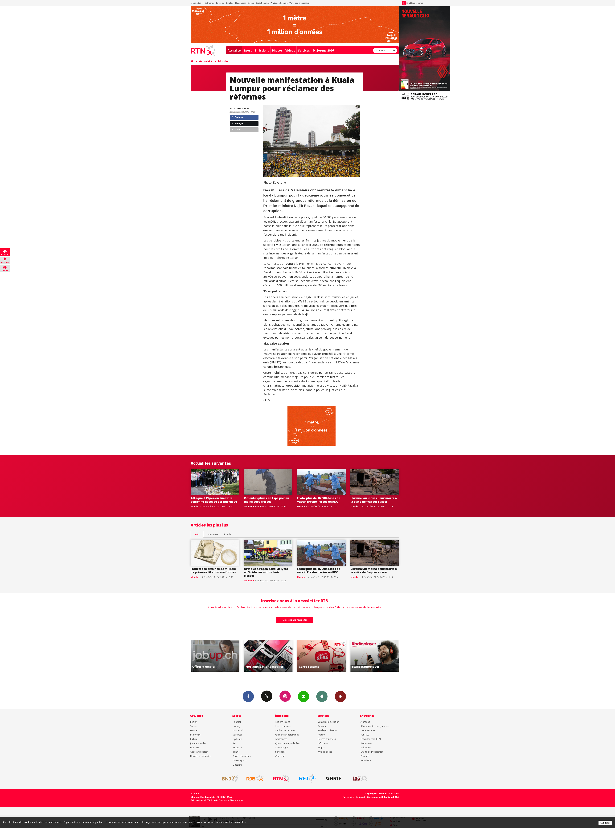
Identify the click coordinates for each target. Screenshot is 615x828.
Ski (234, 743)
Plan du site (236, 800)
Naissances (240, 3)
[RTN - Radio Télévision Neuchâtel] (281, 778)
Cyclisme (237, 739)
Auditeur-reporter (415, 3)
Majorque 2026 (323, 50)
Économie (195, 734)
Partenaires (366, 743)
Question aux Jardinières (287, 743)
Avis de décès (325, 752)
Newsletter (366, 760)
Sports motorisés (242, 756)
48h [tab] (197, 534)
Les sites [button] (196, 3)
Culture (193, 739)
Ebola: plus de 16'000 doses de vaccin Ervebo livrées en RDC (318, 499)
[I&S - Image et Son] (360, 778)
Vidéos (290, 50)
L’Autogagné (281, 747)
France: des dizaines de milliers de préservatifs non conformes (213, 570)
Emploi (321, 747)
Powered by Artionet (354, 797)
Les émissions (282, 722)
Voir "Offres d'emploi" (329, 656)
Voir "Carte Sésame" (223, 656)
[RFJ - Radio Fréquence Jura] (307, 778)
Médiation (366, 747)
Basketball (238, 730)
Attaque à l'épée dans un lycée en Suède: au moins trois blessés (266, 572)
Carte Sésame (262, 3)
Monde (223, 61)
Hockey (236, 726)
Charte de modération (372, 752)
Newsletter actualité (200, 756)
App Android (340, 696)
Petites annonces (327, 739)
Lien (237, 129)
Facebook (248, 696)
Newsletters (303, 696)
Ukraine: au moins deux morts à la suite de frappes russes (373, 499)
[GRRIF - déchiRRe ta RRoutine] (334, 778)
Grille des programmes (287, 734)
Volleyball (237, 734)
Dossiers (194, 747)
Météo (321, 734)
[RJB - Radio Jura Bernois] (255, 778)
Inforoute (220, 3)
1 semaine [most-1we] (212, 534)
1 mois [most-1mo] (227, 534)
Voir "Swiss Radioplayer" (276, 656)
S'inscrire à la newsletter (295, 620)
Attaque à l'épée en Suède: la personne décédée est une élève (214, 499)
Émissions (262, 50)
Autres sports (240, 760)
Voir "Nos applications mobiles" (382, 656)
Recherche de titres (285, 730)
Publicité (365, 734)
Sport (248, 50)
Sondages (280, 752)
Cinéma (322, 726)
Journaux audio (198, 743)
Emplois (230, 3)
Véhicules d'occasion (299, 3)
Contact (365, 756)
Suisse (193, 726)
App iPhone (322, 696)
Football (237, 722)
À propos (365, 722)
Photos (277, 50)
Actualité (234, 50)
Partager (238, 117)
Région (193, 722)
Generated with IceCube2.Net (383, 797)
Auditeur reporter (199, 752)
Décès (251, 3)
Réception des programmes (375, 726)
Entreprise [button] (209, 3)
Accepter (605, 822)
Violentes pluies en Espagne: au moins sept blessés (266, 499)
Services (304, 50)
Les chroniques (283, 726)
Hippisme (237, 747)
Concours (280, 756)
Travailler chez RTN (371, 739)
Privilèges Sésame (279, 3)
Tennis (236, 752)
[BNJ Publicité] (229, 778)
